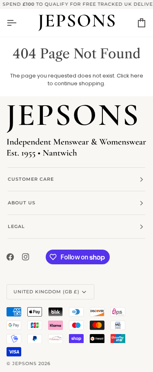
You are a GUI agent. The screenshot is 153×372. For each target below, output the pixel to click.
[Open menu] (19, 23)
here (137, 76)
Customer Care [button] (31, 179)
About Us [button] (21, 203)
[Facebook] (10, 257)
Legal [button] (16, 226)
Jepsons (24, 363)
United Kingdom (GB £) (46, 291)
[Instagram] (25, 257)
